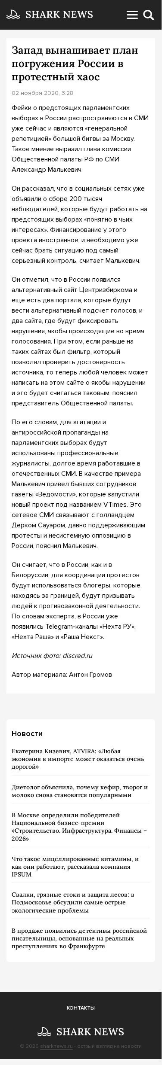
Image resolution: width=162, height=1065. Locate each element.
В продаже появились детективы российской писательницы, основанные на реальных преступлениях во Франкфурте (79, 938)
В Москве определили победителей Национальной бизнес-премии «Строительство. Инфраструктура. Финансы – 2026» (79, 827)
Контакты (81, 1008)
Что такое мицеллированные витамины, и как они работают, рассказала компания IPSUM (75, 866)
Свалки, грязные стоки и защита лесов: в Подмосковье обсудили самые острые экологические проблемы (73, 902)
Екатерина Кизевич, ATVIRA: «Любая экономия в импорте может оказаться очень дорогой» (78, 758)
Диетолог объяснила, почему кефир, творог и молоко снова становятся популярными (80, 791)
